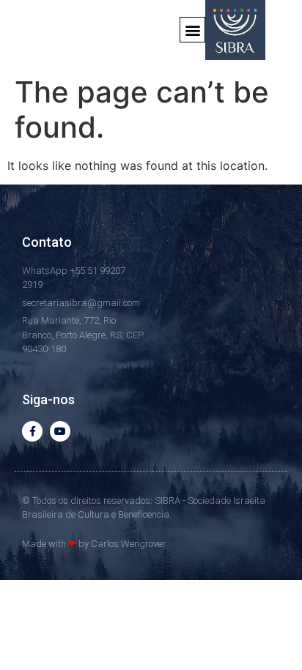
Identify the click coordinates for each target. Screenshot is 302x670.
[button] (192, 29)
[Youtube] (60, 431)
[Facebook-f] (32, 431)
